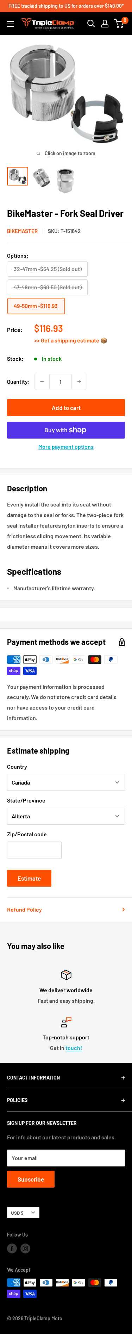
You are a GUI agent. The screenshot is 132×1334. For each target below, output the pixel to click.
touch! (73, 1047)
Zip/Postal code (27, 834)
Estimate (29, 878)
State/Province (26, 800)
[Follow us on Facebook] (12, 1248)
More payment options (66, 446)
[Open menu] (10, 24)
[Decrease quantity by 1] (41, 381)
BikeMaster (22, 231)
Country (17, 766)
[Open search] (91, 23)
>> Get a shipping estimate (67, 340)
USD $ (17, 1213)
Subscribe (31, 1179)
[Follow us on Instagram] (25, 1248)
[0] (119, 23)
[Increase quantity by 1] (79, 381)
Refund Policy (24, 909)
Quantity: (18, 381)
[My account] (104, 23)
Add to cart (66, 407)
